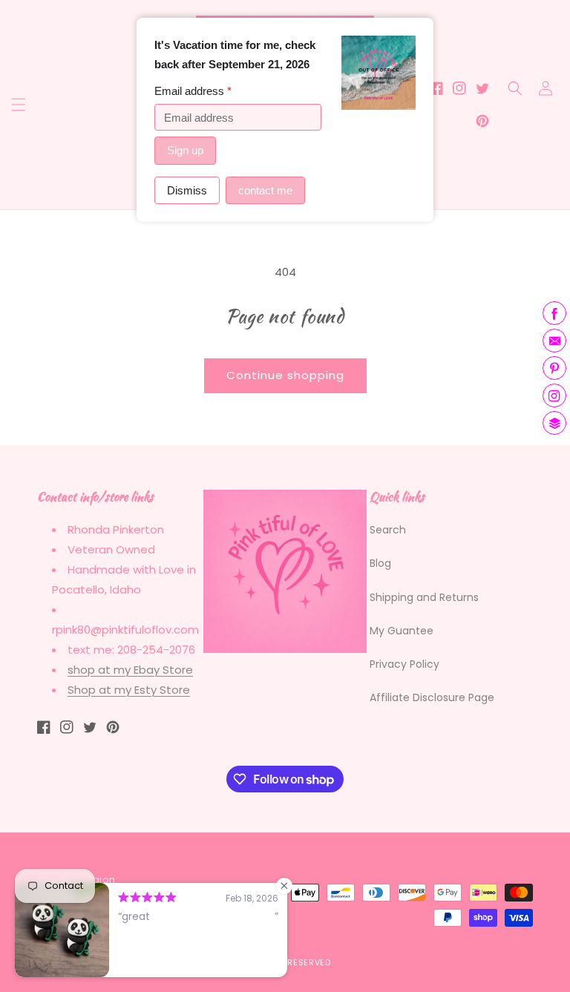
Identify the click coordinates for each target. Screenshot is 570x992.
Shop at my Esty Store (129, 689)
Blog (380, 563)
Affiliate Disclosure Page (432, 697)
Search (388, 529)
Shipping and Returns (424, 597)
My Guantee (401, 630)
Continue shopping (285, 375)
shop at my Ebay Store (130, 669)
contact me (265, 190)
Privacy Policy (404, 664)
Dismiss (187, 190)
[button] (18, 104)
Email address (193, 91)
